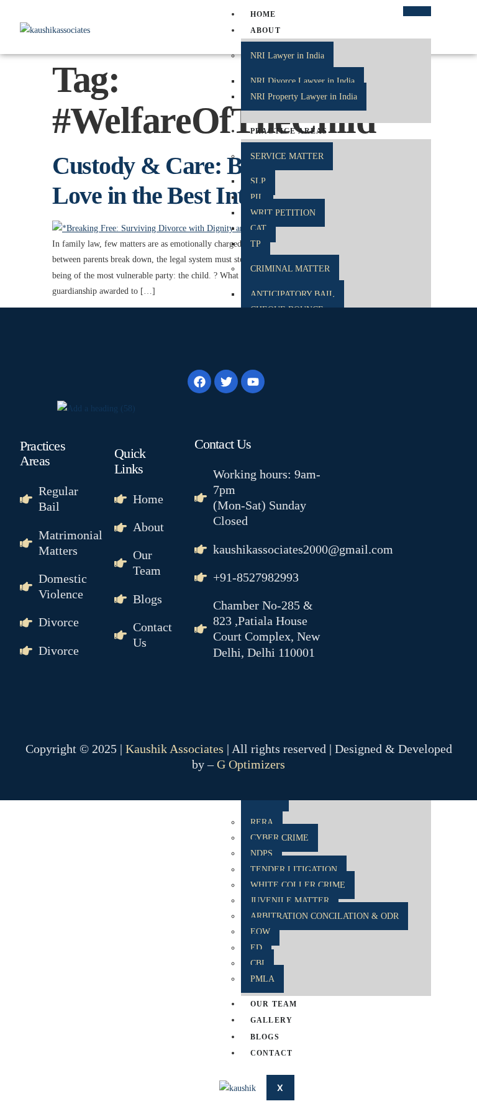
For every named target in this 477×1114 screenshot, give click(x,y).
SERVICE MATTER (287, 156)
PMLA (262, 979)
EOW (260, 931)
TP (255, 244)
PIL (257, 197)
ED (256, 947)
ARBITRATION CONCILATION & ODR (324, 916)
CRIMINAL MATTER (290, 268)
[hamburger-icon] (417, 11)
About (265, 30)
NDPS (261, 853)
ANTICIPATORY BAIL (292, 294)
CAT (258, 228)
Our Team (274, 1004)
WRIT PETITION (283, 212)
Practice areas (289, 131)
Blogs (264, 1037)
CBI (257, 963)
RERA (261, 822)
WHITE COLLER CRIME (297, 885)
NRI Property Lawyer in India (303, 96)
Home (263, 14)
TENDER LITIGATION (293, 869)
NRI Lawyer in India (287, 55)
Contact (271, 1053)
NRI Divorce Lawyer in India (302, 81)
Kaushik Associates (174, 749)
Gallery (271, 1020)
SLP (258, 181)
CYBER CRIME (279, 837)
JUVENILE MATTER (289, 900)
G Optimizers (251, 764)
